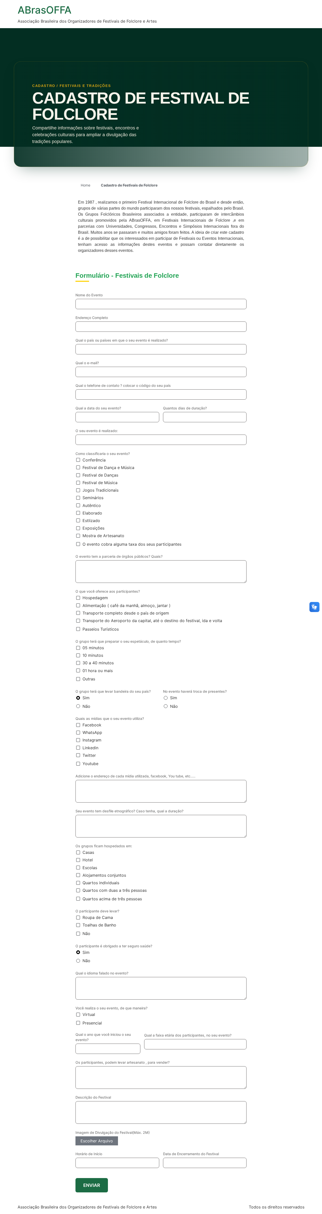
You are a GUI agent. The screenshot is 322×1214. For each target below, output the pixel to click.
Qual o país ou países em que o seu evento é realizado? (121, 340)
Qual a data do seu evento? (98, 408)
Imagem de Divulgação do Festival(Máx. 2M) (112, 1132)
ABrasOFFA (44, 10)
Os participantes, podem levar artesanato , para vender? (122, 1062)
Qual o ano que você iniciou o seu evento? (103, 1037)
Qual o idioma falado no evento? (101, 973)
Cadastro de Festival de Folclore (141, 106)
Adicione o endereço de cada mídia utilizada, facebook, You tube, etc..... (135, 776)
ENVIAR (91, 1185)
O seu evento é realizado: (96, 431)
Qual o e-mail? (87, 363)
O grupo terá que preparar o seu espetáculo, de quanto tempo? (128, 641)
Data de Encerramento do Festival (191, 1154)
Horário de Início (88, 1154)
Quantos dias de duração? (185, 408)
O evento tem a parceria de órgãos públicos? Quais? (119, 556)
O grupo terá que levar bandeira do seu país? (113, 691)
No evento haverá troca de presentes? (195, 691)
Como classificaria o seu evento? (102, 453)
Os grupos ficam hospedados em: (103, 846)
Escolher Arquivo (96, 1140)
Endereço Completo (91, 317)
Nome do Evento (89, 295)
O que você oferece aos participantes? (107, 591)
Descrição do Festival (93, 1097)
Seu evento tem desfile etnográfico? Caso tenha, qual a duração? (129, 811)
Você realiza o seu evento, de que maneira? (111, 1008)
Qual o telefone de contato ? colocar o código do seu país (123, 385)
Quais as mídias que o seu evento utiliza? (109, 718)
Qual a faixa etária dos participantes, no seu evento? (187, 1035)
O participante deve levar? (97, 911)
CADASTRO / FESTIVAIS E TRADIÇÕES (71, 86)
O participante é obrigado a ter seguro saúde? (113, 946)
